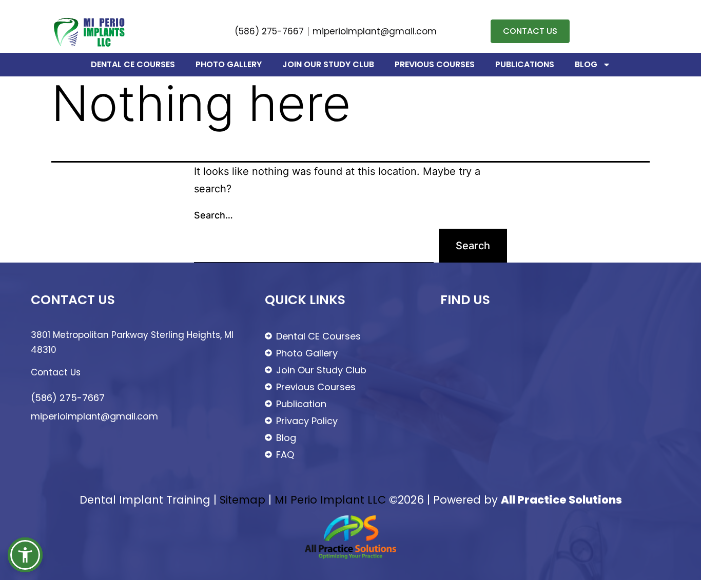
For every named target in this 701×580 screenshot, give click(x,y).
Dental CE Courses (133, 64)
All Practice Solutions (561, 499)
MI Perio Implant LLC (330, 499)
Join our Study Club (328, 64)
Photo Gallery (229, 64)
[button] (25, 555)
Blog (586, 64)
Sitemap (242, 499)
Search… (213, 215)
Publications (524, 64)
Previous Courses (435, 64)
